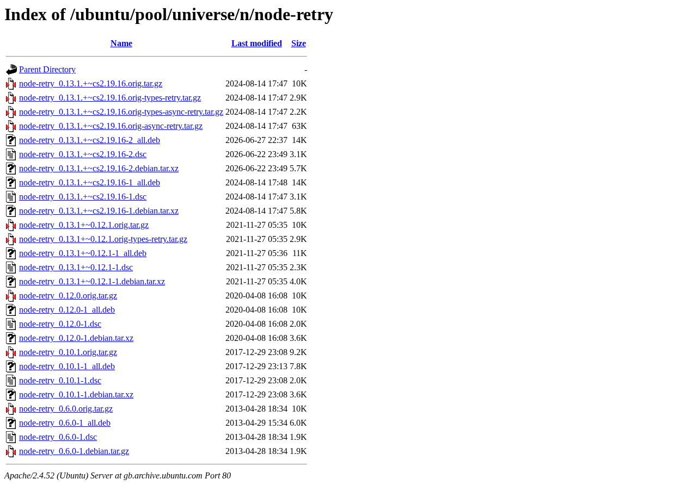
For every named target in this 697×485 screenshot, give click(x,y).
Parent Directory (47, 69)
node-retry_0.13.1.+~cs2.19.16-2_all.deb (89, 140)
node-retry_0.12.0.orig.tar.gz (68, 295)
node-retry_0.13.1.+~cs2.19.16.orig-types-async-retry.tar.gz (121, 111)
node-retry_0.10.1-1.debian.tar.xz (76, 394)
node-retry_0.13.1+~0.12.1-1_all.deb (82, 253)
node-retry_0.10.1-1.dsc (60, 380)
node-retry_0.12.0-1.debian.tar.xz (76, 338)
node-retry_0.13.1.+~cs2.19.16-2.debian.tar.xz (99, 168)
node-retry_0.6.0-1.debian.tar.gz (74, 451)
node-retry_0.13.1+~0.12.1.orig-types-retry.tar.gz (103, 239)
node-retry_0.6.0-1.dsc (58, 437)
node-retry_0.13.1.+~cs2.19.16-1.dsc (82, 196)
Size (298, 43)
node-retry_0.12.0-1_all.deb (67, 309)
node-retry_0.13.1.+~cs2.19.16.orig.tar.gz (90, 83)
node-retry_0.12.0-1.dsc (60, 323)
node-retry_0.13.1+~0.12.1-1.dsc (76, 267)
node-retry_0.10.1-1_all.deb (67, 366)
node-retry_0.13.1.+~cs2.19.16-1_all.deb (89, 182)
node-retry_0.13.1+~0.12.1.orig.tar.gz (84, 224)
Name (121, 43)
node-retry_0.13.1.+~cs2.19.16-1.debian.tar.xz (99, 210)
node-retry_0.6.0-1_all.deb (65, 422)
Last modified (256, 43)
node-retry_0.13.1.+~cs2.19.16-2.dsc (82, 154)
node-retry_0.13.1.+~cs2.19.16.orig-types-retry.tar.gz (110, 97)
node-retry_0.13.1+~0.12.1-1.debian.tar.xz (92, 281)
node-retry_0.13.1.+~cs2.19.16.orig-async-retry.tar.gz (111, 125)
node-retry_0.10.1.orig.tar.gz (68, 352)
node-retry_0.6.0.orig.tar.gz (66, 408)
